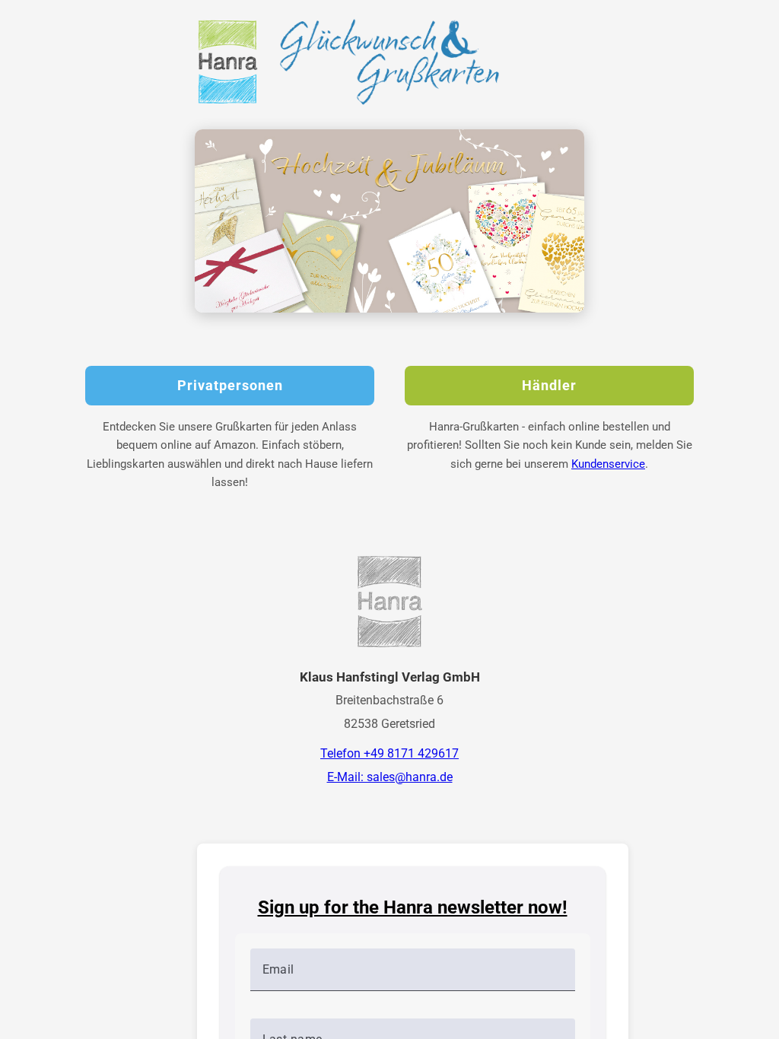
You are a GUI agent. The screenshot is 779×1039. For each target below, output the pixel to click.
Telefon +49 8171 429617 (389, 753)
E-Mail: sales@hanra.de (390, 777)
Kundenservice (608, 464)
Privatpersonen (230, 385)
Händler (549, 385)
